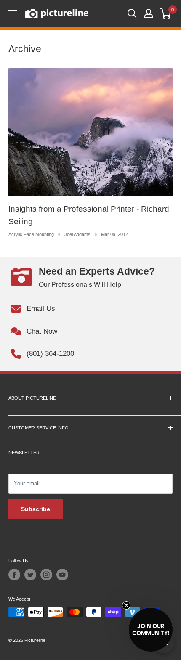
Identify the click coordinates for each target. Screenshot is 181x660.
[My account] (148, 13)
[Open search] (132, 13)
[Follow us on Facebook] (14, 574)
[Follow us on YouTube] (62, 574)
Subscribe (35, 509)
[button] (151, 630)
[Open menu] (12, 13)
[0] (165, 13)
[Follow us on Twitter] (30, 574)
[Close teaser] (126, 605)
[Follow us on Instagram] (46, 574)
